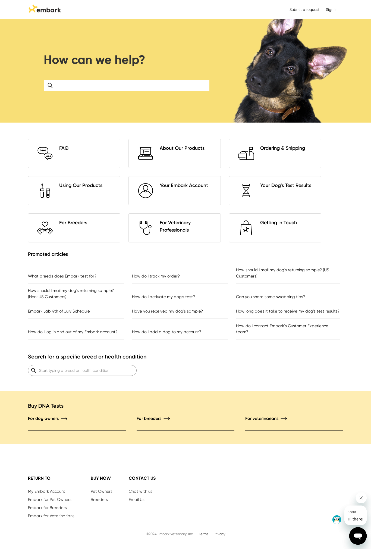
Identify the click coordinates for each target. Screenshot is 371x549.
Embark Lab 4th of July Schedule (59, 311)
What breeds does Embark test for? (62, 276)
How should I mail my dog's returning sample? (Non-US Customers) (71, 293)
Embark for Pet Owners (49, 499)
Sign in (332, 9)
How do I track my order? (156, 276)
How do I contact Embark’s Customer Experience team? (282, 329)
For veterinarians (262, 418)
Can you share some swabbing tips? (270, 296)
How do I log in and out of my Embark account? (73, 331)
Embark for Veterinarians (51, 515)
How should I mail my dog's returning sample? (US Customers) (282, 273)
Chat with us (140, 491)
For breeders (149, 418)
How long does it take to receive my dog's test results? (287, 311)
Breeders (99, 499)
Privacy (219, 534)
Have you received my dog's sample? (167, 311)
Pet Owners (101, 491)
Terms (203, 534)
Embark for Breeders (47, 507)
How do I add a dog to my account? (166, 331)
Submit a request (304, 9)
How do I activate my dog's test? (163, 296)
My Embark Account (46, 491)
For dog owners (44, 418)
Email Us (136, 499)
